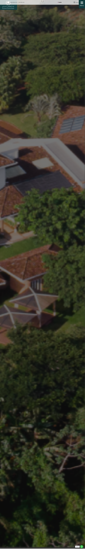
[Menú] (74, 2)
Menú (78, 3)
